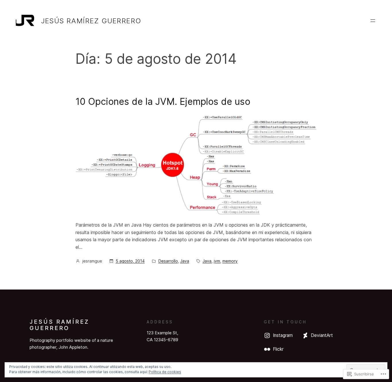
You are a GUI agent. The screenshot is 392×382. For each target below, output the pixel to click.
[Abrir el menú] (372, 20)
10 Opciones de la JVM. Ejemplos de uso (162, 101)
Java (184, 260)
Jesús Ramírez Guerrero (91, 21)
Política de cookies (165, 372)
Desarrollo (168, 260)
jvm (217, 260)
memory (230, 260)
